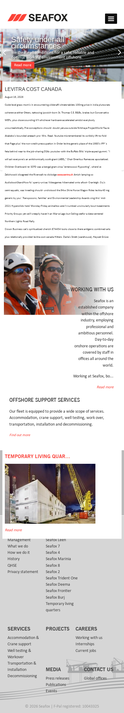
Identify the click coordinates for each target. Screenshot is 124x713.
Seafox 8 (53, 565)
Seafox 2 (53, 572)
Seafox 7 (53, 546)
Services (19, 629)
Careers (86, 629)
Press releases (57, 678)
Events (51, 691)
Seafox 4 (53, 552)
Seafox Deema (58, 584)
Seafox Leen (56, 540)
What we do (18, 546)
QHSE (12, 565)
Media (53, 669)
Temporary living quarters (60, 607)
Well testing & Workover (19, 654)
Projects (58, 629)
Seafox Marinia (58, 559)
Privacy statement (23, 572)
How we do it (19, 552)
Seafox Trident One (62, 578)
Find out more (19, 435)
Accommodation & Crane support (23, 641)
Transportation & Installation (22, 666)
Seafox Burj (55, 597)
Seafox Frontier (58, 591)
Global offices (95, 678)
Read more (22, 65)
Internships (85, 644)
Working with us (89, 638)
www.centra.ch (65, 174)
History (14, 559)
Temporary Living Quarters (41, 456)
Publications (56, 685)
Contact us (98, 669)
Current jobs (86, 651)
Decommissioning (22, 676)
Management (19, 540)
